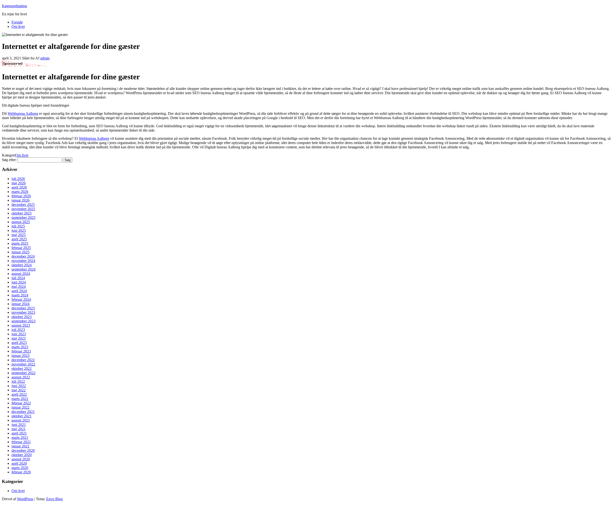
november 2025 (23, 209)
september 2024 (23, 269)
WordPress (25, 499)
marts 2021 (19, 437)
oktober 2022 (21, 368)
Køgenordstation (14, 6)
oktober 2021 (21, 416)
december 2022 (23, 360)
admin (45, 58)
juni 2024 (18, 282)
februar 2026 (21, 196)
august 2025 (20, 222)
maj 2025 (18, 235)
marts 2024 (19, 295)
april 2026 (19, 187)
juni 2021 (18, 425)
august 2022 (20, 377)
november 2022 (23, 364)
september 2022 (23, 373)
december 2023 (23, 308)
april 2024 (19, 291)
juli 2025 (18, 226)
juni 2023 (18, 334)
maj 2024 (18, 286)
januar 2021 (20, 446)
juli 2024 (18, 278)
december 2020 (23, 450)
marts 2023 (19, 347)
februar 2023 (21, 351)
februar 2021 (21, 442)
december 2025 (23, 205)
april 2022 (19, 394)
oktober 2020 (21, 455)
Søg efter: (9, 160)
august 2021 (20, 420)
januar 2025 (20, 252)
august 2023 (20, 325)
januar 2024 (20, 304)
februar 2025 (21, 248)
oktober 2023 (21, 317)
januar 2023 (20, 356)
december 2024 (23, 256)
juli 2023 (18, 330)
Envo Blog (54, 499)
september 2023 (23, 321)
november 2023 (23, 312)
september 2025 (23, 217)
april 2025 (19, 239)
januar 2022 (20, 407)
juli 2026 (18, 179)
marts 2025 (19, 243)
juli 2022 (18, 381)
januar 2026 (20, 200)
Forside (17, 22)
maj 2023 (18, 338)
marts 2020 (19, 468)
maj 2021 (18, 429)
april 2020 (19, 463)
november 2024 (23, 261)
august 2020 (20, 459)
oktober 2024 (21, 265)
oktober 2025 (21, 213)
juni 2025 (18, 230)
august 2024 (20, 274)
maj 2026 (18, 183)
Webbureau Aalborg (23, 113)
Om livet (18, 26)
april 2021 (19, 433)
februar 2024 (21, 299)
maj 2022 (18, 390)
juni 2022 (18, 386)
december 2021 (23, 412)
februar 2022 (21, 403)
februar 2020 (21, 472)
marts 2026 (19, 192)
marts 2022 (19, 399)
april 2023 (19, 343)
